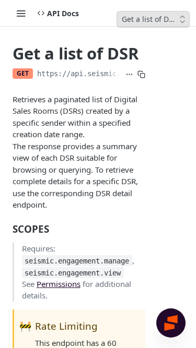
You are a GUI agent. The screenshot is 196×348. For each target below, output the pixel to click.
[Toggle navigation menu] (21, 13)
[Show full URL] (129, 74)
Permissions (58, 284)
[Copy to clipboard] (141, 74)
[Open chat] (171, 323)
